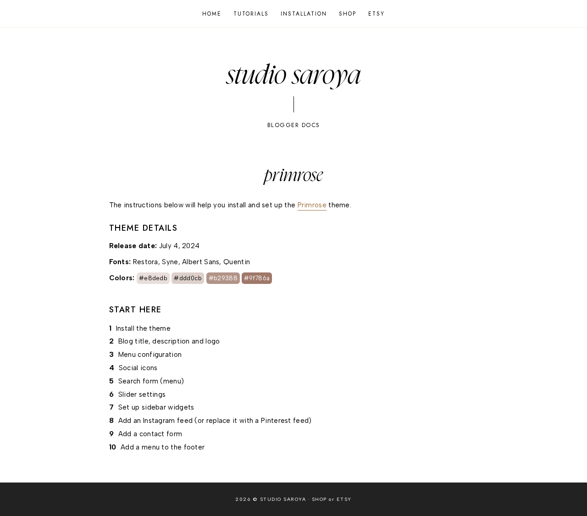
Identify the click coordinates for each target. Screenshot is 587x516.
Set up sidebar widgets (156, 407)
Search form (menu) (151, 381)
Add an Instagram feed (155, 420)
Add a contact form (150, 434)
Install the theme (143, 328)
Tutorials (251, 14)
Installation (304, 14)
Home (212, 14)
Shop (347, 14)
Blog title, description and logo (169, 341)
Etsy (376, 14)
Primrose (312, 205)
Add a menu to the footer (163, 447)
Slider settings (142, 394)
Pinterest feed (285, 420)
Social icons (138, 368)
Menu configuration (150, 354)
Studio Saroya (294, 75)
